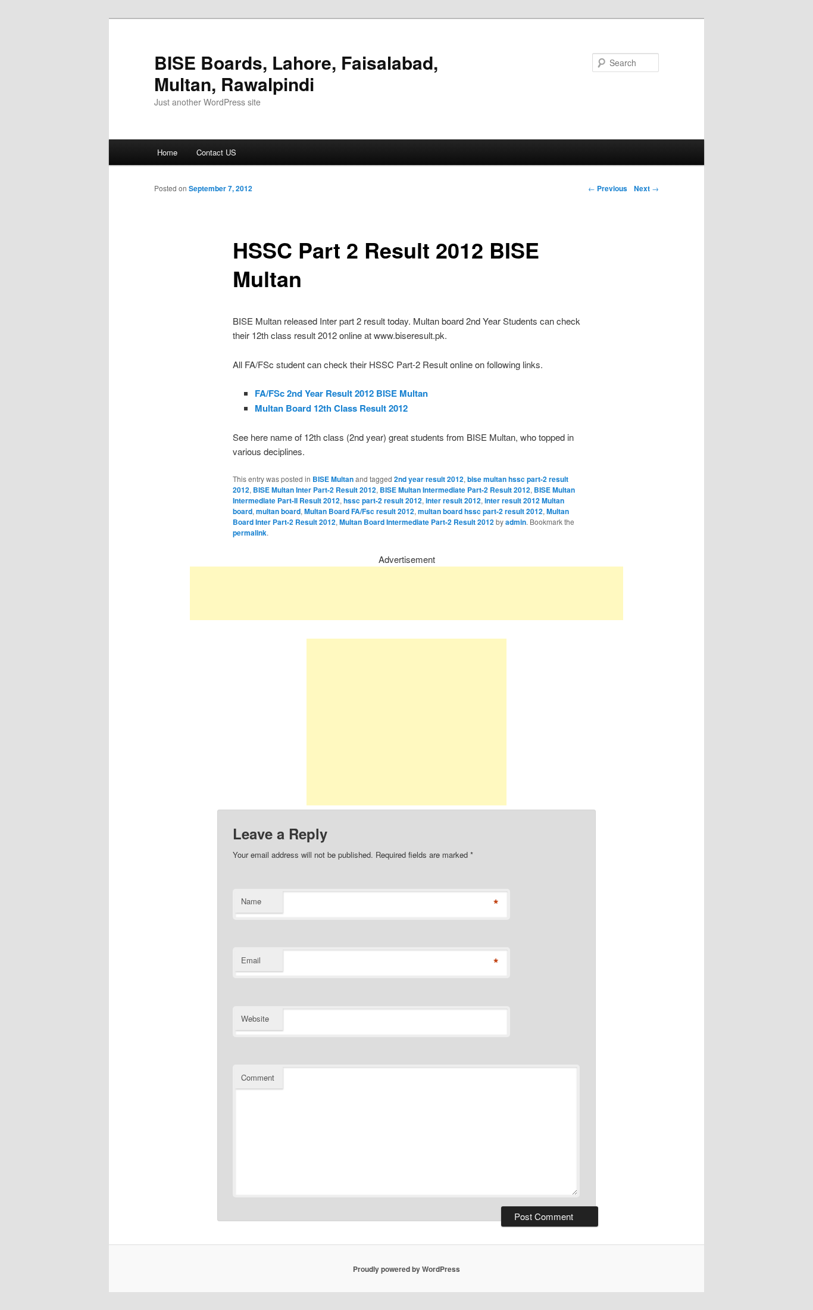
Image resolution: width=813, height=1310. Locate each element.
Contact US (216, 152)
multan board (278, 511)
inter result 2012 (453, 500)
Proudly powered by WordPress (406, 1269)
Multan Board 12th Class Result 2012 (331, 408)
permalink (250, 532)
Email (251, 960)
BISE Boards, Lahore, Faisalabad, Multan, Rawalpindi (296, 73)
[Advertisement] (406, 593)
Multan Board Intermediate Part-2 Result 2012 (416, 521)
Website (255, 1018)
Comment (257, 1077)
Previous (607, 188)
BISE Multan (333, 479)
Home (167, 152)
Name (251, 901)
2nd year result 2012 (429, 479)
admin (515, 521)
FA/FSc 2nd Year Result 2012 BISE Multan (341, 393)
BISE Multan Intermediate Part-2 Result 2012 (455, 489)
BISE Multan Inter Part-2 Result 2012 (314, 489)
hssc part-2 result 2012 (382, 500)
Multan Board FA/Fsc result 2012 (359, 511)
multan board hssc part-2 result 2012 (480, 511)
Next (646, 188)
